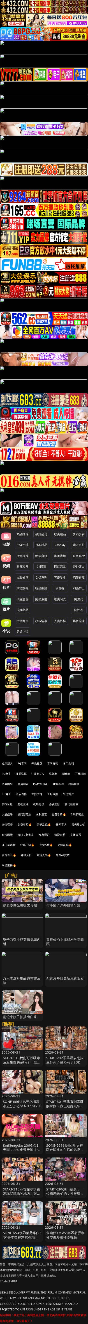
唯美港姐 (60, 556)
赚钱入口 (26, 855)
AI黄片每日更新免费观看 (65, 978)
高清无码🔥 (44, 855)
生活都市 (22, 621)
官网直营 (52, 763)
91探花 (41, 566)
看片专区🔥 (9, 855)
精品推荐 (22, 534)
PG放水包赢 (40, 784)
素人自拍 (79, 545)
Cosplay (60, 545)
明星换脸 (41, 588)
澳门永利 (68, 763)
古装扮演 (22, 577)
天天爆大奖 (78, 824)
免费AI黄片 (62, 855)
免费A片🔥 (46, 845)
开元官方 (61, 824)
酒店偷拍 (21, 794)
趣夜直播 (23, 804)
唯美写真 (60, 599)
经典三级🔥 (27, 845)
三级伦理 (22, 545)
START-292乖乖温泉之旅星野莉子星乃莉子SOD (64, 1060)
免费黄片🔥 (25, 824)
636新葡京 (77, 814)
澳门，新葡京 (26, 835)
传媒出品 (22, 610)
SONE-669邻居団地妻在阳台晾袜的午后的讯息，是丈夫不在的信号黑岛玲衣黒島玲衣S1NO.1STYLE (65, 1152)
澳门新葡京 (71, 804)
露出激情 (41, 599)
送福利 (53, 774)
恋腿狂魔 (79, 577)
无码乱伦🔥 (44, 824)
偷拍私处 (7, 804)
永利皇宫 (41, 814)
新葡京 (66, 774)
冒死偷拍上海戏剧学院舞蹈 (65, 941)
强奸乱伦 (41, 534)
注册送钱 (21, 774)
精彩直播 (73, 784)
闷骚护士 (79, 588)
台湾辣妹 (22, 556)
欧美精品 (60, 534)
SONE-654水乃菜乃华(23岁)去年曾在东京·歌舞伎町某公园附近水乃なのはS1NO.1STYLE (22, 1239)
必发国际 (54, 804)
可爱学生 (60, 577)
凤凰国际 (23, 784)
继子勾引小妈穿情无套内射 (22, 941)
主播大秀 (36, 794)
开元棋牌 (36, 763)
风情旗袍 (22, 588)
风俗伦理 (79, 621)
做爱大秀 (59, 835)
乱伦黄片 (68, 794)
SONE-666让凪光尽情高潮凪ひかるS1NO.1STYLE (22, 1103)
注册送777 (37, 774)
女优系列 (41, 577)
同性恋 (78, 610)
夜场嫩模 (38, 804)
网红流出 (60, 566)
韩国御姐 (41, 556)
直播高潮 (58, 784)
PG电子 (6, 774)
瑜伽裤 (60, 588)
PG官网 (22, 763)
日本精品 (41, 545)
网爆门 (78, 599)
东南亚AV (79, 556)
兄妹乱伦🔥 (65, 845)
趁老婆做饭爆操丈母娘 (20, 905)
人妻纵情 (60, 621)
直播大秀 (75, 835)
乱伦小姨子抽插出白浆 (20, 1016)
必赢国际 (7, 784)
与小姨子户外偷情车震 (63, 905)
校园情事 (41, 621)
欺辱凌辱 (22, 566)
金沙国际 (7, 835)
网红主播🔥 (9, 865)
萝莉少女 (79, 534)
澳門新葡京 (24, 814)
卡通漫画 (22, 599)
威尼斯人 (7, 763)
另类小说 (22, 631)
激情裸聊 (7, 824)
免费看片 (44, 835)
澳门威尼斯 (9, 845)
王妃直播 (52, 794)
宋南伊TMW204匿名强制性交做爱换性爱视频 (65, 1234)
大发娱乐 (7, 814)
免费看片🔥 (59, 814)
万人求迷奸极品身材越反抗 (22, 980)
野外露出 (79, 566)
